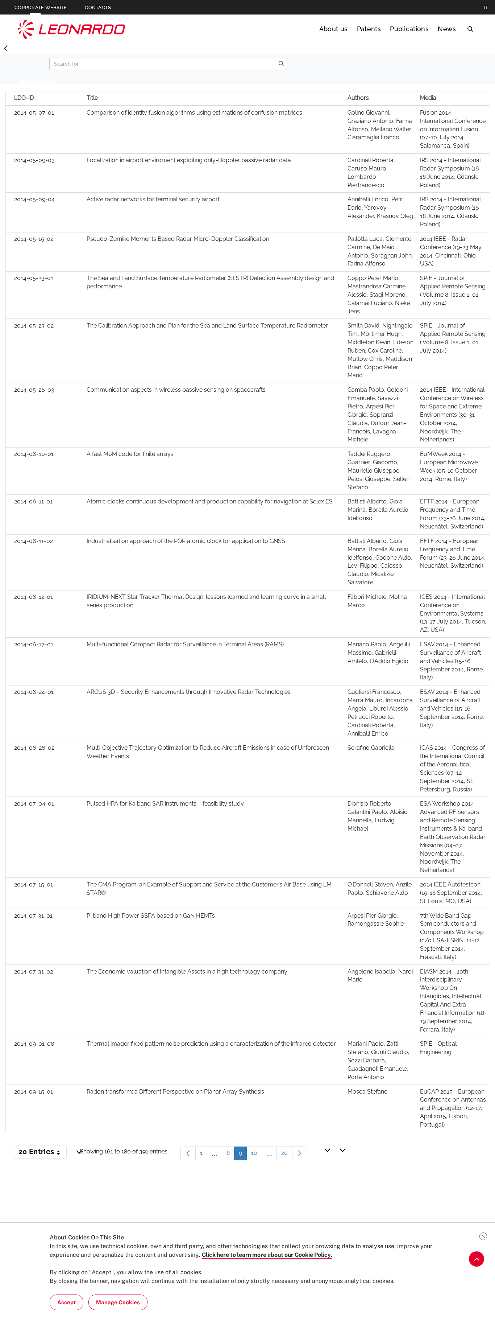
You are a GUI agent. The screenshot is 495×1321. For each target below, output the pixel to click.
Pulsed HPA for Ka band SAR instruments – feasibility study (165, 803)
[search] (281, 63)
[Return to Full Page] (6, 48)
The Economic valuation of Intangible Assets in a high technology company (187, 971)
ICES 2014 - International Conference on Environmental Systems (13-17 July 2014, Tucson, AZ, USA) (453, 613)
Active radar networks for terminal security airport (153, 199)
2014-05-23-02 (34, 325)
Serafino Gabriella (371, 747)
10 (256, 1154)
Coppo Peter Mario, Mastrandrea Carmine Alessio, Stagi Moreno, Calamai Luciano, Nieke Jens (379, 294)
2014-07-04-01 (34, 803)
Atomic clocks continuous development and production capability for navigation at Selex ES (210, 501)
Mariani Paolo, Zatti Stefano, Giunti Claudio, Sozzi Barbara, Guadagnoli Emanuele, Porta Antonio (378, 1060)
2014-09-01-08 (34, 1043)
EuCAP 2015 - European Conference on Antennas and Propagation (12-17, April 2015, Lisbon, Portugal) (453, 1108)
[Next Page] (299, 1153)
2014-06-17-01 (33, 644)
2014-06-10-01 (34, 453)
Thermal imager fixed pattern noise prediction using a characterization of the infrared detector (211, 1043)
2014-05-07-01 (34, 112)
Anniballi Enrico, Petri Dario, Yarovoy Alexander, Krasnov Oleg (380, 207)
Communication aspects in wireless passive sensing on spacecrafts (176, 389)
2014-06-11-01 (33, 501)
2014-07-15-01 (33, 884)
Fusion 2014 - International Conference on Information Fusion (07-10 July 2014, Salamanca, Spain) (453, 129)
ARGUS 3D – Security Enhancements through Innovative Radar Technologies (189, 691)
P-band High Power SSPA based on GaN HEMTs (151, 915)
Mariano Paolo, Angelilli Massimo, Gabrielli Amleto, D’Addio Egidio (379, 652)
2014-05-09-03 (34, 160)
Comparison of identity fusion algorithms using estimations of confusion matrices (194, 112)
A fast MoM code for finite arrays (130, 453)
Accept (66, 1302)
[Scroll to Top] (476, 1259)
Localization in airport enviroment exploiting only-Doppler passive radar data (189, 160)
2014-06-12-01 (33, 596)
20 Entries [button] (42, 1153)
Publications (409, 29)
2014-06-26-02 (34, 747)
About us (333, 29)
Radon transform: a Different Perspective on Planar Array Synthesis (175, 1091)
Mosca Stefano (368, 1091)
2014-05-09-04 (34, 199)
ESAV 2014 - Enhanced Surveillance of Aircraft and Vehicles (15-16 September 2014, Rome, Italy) (452, 661)
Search (470, 29)
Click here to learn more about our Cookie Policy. (267, 1254)
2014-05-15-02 (33, 238)
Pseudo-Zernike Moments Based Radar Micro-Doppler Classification (178, 238)
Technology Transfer (71, 29)
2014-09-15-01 (33, 1091)
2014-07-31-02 (33, 971)
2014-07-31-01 (33, 915)
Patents (369, 29)
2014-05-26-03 (34, 389)
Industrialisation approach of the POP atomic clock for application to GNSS (186, 541)
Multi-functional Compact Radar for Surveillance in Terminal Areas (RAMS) (185, 644)
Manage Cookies (118, 1302)
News (447, 29)
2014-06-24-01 (34, 691)
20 (286, 1154)
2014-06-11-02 (33, 541)
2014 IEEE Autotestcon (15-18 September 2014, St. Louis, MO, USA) (451, 893)
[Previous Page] (188, 1153)
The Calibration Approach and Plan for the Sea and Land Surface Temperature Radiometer (207, 325)
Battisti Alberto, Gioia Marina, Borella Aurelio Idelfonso (378, 510)
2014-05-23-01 (33, 278)
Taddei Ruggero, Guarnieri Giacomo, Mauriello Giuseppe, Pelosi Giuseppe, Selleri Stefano (378, 470)
